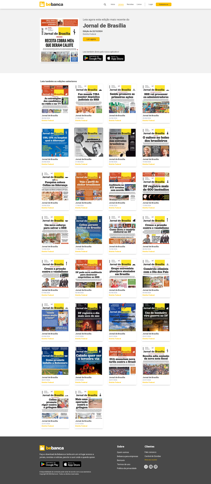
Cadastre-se (163, 4)
